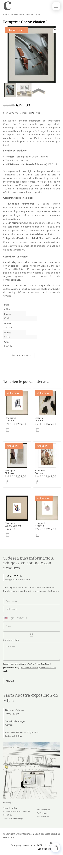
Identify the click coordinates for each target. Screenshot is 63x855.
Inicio (5, 14)
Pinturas (13, 14)
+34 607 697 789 (13, 575)
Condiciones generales (49, 848)
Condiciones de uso (48, 667)
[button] (55, 30)
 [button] (8, 429)
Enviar (10, 681)
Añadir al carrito (21, 355)
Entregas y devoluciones (23, 845)
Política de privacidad (29, 667)
